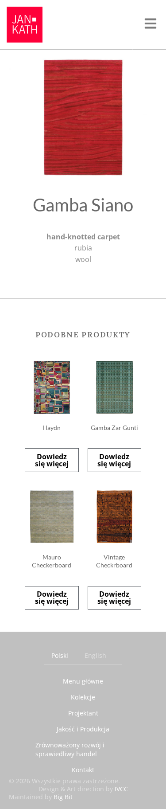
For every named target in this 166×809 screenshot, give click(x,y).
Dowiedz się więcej (52, 460)
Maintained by (41, 797)
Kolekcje (83, 697)
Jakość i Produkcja (83, 729)
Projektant (83, 713)
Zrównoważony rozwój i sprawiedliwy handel (69, 749)
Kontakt (83, 770)
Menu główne (83, 681)
